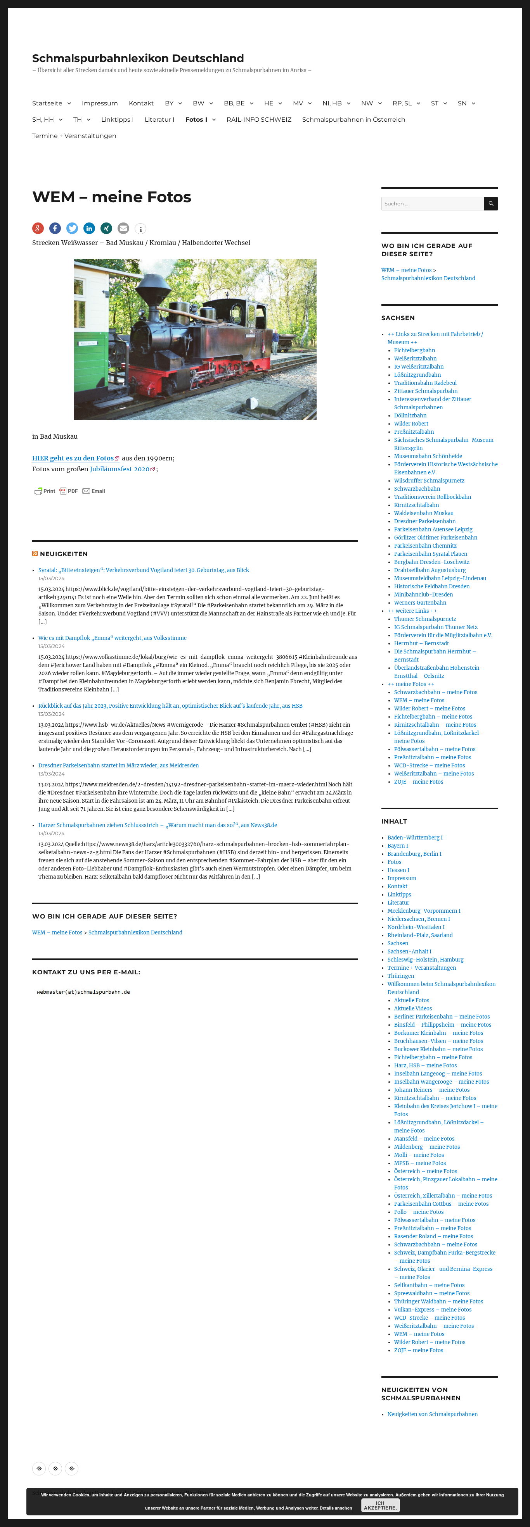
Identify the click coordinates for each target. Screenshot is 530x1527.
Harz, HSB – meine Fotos (425, 1065)
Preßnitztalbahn (414, 432)
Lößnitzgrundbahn (417, 375)
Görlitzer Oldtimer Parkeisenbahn (436, 537)
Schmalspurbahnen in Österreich (353, 119)
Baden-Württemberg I (415, 837)
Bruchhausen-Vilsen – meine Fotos (438, 1041)
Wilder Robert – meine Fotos (430, 708)
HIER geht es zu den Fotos (73, 458)
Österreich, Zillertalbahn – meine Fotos (443, 1196)
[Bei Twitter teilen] (72, 228)
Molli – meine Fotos (419, 1155)
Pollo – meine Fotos (419, 1212)
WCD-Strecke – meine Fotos (429, 765)
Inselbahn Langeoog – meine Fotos (438, 1073)
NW (367, 103)
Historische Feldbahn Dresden (432, 586)
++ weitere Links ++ (412, 611)
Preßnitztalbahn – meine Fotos (432, 757)
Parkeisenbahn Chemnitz (425, 546)
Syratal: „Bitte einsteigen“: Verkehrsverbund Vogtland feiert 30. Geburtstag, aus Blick (143, 570)
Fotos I (196, 119)
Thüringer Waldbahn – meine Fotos (438, 1301)
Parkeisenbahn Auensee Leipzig (433, 529)
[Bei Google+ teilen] (38, 228)
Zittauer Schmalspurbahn (426, 391)
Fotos (395, 862)
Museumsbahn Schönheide (428, 456)
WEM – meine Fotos (57, 932)
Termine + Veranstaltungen (74, 136)
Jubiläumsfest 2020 (119, 469)
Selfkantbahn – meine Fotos (429, 1285)
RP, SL (402, 103)
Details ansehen (336, 1508)
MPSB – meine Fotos (420, 1163)
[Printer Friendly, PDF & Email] (69, 491)
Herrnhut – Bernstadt (421, 643)
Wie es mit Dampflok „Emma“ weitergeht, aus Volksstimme (112, 638)
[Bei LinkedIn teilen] (89, 228)
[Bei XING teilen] (106, 228)
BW (198, 103)
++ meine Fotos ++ (411, 684)
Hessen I (398, 870)
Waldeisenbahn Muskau (424, 513)
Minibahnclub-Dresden (423, 594)
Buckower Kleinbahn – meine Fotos (438, 1049)
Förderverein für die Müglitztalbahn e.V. (443, 635)
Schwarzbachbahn (417, 489)
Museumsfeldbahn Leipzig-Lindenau (440, 578)
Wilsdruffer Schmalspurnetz (429, 480)
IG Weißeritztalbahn (419, 367)
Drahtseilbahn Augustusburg (430, 570)
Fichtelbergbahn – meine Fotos (433, 717)
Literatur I (160, 119)
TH (77, 119)
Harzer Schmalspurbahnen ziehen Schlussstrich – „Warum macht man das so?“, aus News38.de (157, 825)
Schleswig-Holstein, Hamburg (426, 960)
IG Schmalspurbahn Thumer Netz (436, 627)
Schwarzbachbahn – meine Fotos (436, 692)
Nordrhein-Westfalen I (416, 927)
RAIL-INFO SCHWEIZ (259, 119)
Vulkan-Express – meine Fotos (433, 1309)
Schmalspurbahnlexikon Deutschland (138, 58)
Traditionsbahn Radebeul (425, 383)
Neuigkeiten (64, 554)
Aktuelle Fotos (412, 1000)
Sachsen (398, 943)
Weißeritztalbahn (415, 358)
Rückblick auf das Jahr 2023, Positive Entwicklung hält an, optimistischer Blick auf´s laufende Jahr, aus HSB (170, 706)
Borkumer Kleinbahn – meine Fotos (438, 1033)
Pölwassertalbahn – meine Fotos (435, 749)
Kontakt (141, 103)
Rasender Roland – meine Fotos (433, 1236)
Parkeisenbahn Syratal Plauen (431, 554)
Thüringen (401, 976)
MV (298, 103)
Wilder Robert (411, 424)
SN (462, 103)
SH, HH (43, 119)
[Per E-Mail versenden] (123, 228)
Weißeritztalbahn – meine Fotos (434, 773)
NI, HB (332, 103)
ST (434, 103)
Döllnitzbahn (410, 415)
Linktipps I (117, 119)
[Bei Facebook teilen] (55, 228)
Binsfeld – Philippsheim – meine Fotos (443, 1025)
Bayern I (398, 846)
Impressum (100, 103)
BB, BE (234, 103)
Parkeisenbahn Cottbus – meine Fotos (441, 1204)
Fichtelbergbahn (414, 350)
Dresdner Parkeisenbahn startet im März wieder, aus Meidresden (118, 765)
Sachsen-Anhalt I (409, 951)
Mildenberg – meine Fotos (427, 1147)
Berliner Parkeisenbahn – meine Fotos (442, 1016)
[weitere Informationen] (140, 229)
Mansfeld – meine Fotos (424, 1139)
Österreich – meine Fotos (425, 1171)
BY (169, 103)
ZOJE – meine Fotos (418, 782)
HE (269, 103)
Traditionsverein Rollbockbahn (432, 497)
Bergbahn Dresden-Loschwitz (431, 562)
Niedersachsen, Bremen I (419, 919)
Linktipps (399, 894)
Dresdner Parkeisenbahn (425, 521)
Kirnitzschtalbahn (416, 505)
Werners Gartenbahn (420, 603)
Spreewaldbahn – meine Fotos (432, 1293)
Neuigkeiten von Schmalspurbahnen (433, 1414)
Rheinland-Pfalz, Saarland (420, 935)
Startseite (47, 103)
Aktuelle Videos (413, 1008)
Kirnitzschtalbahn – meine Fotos (435, 725)
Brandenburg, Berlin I (415, 854)
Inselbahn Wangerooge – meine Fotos (441, 1082)
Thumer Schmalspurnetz (425, 619)
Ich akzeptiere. (380, 1505)
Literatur (398, 903)
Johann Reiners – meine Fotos (432, 1090)
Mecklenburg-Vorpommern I (424, 911)
